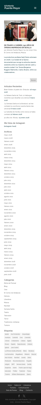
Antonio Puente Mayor (15, 50)
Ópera (28, 374)
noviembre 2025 (10, 151)
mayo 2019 (8, 245)
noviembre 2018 (10, 265)
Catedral (15, 337)
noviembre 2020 (10, 213)
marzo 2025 (8, 157)
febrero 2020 (9, 222)
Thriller (15, 371)
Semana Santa (9, 309)
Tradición (22, 371)
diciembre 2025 (9, 148)
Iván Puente (23, 399)
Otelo (29, 357)
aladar (7, 334)
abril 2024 (7, 167)
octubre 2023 (9, 177)
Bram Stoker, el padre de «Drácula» (17, 89)
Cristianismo (15, 341)
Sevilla (29, 364)
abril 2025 (7, 154)
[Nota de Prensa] (10, 283)
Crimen (7, 341)
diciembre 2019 (9, 229)
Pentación (8, 361)
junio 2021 (7, 200)
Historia (6, 296)
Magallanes (19, 354)
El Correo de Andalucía (12, 52)
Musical (34, 354)
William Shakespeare (18, 374)
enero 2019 (8, 258)
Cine (35, 50)
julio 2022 (7, 187)
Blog (5, 286)
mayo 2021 (8, 203)
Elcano (7, 344)
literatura (31, 351)
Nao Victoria (8, 357)
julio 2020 (7, 219)
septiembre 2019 (10, 239)
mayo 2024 (8, 164)
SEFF (13, 364)
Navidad (7, 306)
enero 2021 (8, 209)
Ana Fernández (15, 334)
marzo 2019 (8, 252)
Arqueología (26, 334)
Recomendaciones (18, 361)
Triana (29, 371)
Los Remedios (9, 354)
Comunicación (24, 388)
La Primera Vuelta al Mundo (13, 351)
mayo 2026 (8, 135)
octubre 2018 (9, 268)
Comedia (27, 337)
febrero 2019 (8, 255)
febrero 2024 (9, 170)
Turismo (7, 325)
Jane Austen (15, 347)
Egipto (29, 341)
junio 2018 (7, 274)
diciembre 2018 (9, 261)
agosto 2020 (8, 216)
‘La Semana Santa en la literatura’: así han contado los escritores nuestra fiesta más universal (19, 106)
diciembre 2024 (9, 161)
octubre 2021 (9, 193)
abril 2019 (7, 248)
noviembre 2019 (10, 232)
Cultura (23, 341)
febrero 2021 (8, 206)
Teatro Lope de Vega (25, 367)
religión (7, 364)
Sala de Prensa (11, 390)
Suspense (8, 367)
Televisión (7, 315)
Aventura (7, 337)
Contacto (29, 390)
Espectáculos (21, 344)
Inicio (10, 385)
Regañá (29, 361)
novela (23, 357)
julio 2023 (7, 180)
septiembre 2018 (10, 271)
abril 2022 (7, 190)
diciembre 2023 (9, 174)
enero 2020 (8, 226)
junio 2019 (7, 242)
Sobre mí (17, 385)
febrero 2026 (9, 141)
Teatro (6, 312)
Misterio (27, 354)
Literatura (7, 299)
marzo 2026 (8, 138)
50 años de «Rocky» (11, 117)
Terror (6, 319)
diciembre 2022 (9, 183)
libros (24, 351)
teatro (15, 367)
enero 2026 (8, 144)
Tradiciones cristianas (11, 322)
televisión (8, 371)
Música (23, 52)
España (13, 344)
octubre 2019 (9, 235)
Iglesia (7, 347)
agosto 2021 (8, 196)
